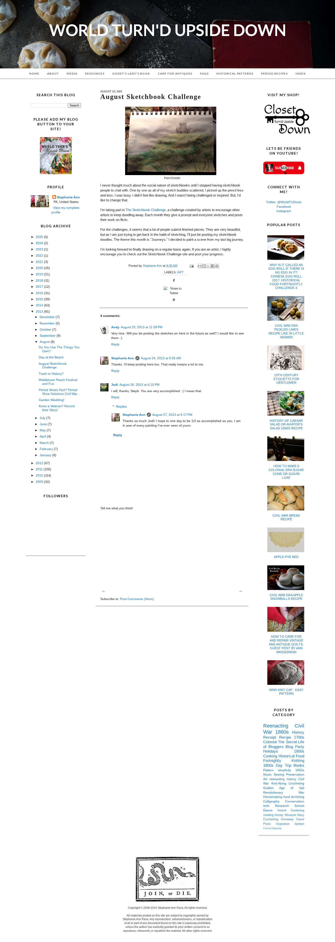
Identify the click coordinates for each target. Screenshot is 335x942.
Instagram (283, 211)
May (43, 430)
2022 (40, 255)
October (46, 329)
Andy (115, 327)
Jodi (114, 384)
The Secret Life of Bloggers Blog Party (283, 744)
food (287, 797)
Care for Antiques (175, 73)
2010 (40, 475)
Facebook (284, 206)
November (48, 323)
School (299, 805)
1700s (299, 737)
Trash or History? (51, 373)
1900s (299, 751)
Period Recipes (274, 73)
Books (299, 765)
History (298, 732)
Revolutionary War (283, 792)
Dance (270, 810)
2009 (40, 482)
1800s (269, 765)
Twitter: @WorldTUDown (284, 202)
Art (180, 272)
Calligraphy (274, 801)
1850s (299, 770)
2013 (40, 311)
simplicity (286, 770)
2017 (40, 286)
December (48, 317)
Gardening (297, 810)
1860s (283, 732)
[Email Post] (191, 265)
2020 (40, 268)
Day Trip (285, 765)
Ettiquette (276, 828)
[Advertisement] (172, 549)
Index (301, 73)
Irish (269, 805)
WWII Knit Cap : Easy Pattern (286, 692)
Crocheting (296, 783)
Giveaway (288, 819)
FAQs (204, 73)
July (43, 418)
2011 (40, 469)
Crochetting (272, 819)
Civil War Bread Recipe (286, 517)
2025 (40, 237)
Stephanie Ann (122, 358)
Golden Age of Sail (283, 788)
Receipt (271, 737)
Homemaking (273, 797)
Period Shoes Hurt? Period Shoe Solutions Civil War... (59, 392)
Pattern (270, 770)
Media (72, 73)
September (48, 335)
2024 (40, 243)
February (47, 449)
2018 (40, 280)
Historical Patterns (234, 73)
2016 (40, 293)
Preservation (295, 774)
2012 (40, 463)
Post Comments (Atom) (137, 599)
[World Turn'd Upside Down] (56, 173)
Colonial (270, 742)
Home (34, 73)
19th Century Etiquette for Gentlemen (286, 379)
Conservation (294, 801)
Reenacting (279, 726)
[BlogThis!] (204, 266)
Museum (291, 815)
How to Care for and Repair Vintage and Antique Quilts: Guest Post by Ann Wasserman (286, 644)
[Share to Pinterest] (217, 266)
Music (268, 774)
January (46, 455)
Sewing (280, 774)
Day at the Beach (51, 357)
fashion (299, 824)
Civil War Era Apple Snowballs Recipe (286, 597)
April (43, 436)
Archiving (297, 797)
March (45, 443)
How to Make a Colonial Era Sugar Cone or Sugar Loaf (286, 471)
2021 (40, 262)
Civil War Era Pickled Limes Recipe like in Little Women (286, 331)
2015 (40, 299)
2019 (40, 274)
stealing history (274, 815)
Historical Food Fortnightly (283, 758)
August (45, 342)
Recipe (286, 737)
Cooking (270, 756)
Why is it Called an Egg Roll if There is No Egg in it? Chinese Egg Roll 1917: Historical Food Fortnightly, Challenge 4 (286, 276)
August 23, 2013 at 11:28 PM (141, 327)
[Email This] (199, 266)
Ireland (284, 810)
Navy (300, 815)
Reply (115, 344)
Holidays (278, 751)
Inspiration (285, 824)
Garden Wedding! (51, 400)
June (44, 424)
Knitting (297, 760)
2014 (40, 305)
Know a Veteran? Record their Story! (57, 408)
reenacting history (283, 779)
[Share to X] (208, 266)
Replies (121, 406)
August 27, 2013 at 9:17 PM (172, 415)
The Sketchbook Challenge (146, 210)
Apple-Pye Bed (286, 557)
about (53, 73)
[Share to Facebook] (212, 266)
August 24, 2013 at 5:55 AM (161, 358)
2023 (40, 249)
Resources (95, 73)
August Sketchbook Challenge (53, 365)
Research (285, 805)
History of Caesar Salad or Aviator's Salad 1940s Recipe (286, 424)
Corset (267, 828)
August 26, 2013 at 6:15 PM (139, 384)
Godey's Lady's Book (131, 73)
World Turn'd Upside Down (167, 29)
